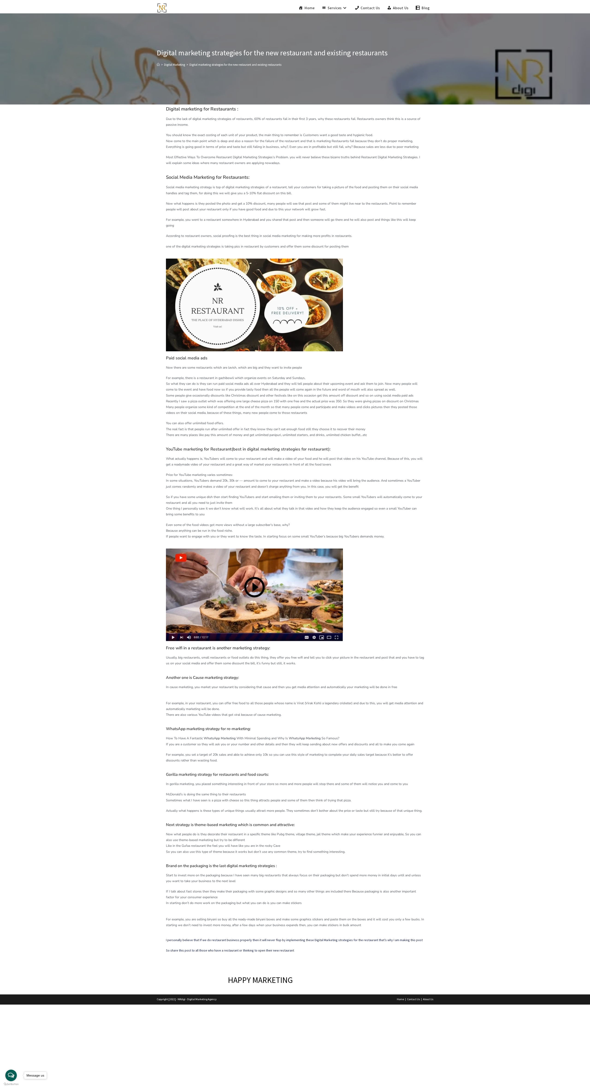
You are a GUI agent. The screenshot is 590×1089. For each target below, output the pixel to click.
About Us (428, 999)
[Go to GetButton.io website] (11, 1084)
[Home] (158, 65)
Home (400, 999)
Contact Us (413, 999)
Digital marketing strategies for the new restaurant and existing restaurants (235, 65)
